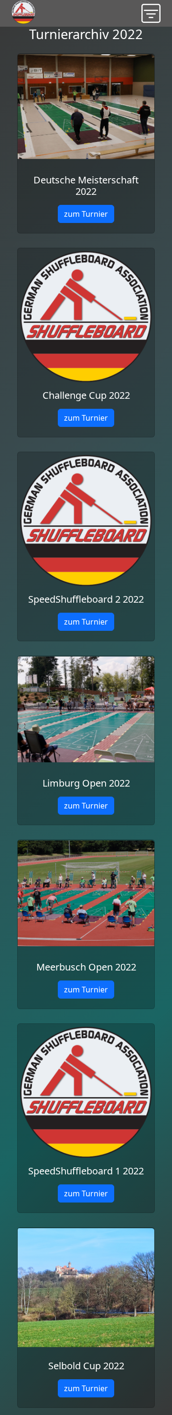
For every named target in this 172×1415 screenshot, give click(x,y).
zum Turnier (86, 214)
